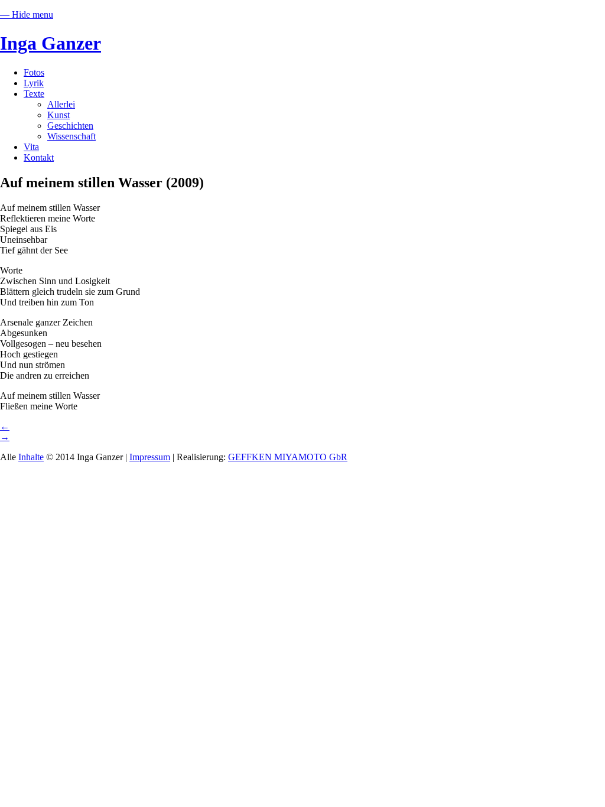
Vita (31, 147)
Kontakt (39, 157)
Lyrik (34, 83)
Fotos (34, 72)
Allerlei (61, 104)
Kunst (58, 115)
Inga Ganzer (50, 43)
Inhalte (31, 457)
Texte (34, 94)
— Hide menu (26, 14)
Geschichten (70, 126)
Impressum (149, 457)
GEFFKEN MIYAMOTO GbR (287, 457)
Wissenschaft (71, 136)
